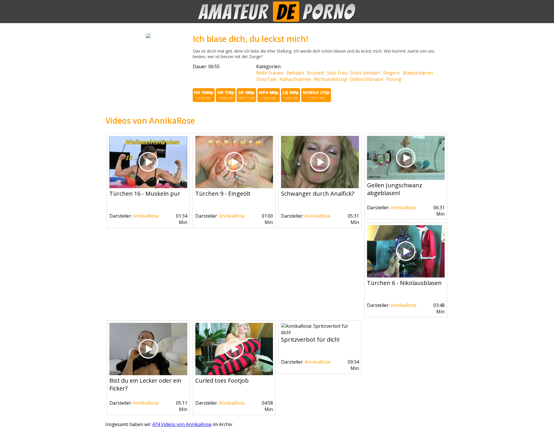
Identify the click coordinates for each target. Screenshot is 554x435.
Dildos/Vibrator (366, 79)
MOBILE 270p (316, 95)
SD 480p (246, 95)
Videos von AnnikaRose (150, 120)
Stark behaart (365, 73)
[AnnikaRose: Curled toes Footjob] (234, 373)
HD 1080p (203, 95)
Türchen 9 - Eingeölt (222, 193)
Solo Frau (337, 73)
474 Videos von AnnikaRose (182, 424)
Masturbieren (418, 73)
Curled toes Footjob (222, 380)
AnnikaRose (146, 216)
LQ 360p (290, 95)
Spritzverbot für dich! (310, 339)
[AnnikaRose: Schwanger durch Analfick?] (320, 186)
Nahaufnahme (295, 79)
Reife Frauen (270, 73)
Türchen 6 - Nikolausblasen (404, 283)
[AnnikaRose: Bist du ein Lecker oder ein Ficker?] (148, 373)
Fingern (391, 73)
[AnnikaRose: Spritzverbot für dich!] (320, 332)
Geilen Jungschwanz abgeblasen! (394, 189)
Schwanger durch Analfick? (317, 193)
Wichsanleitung (330, 79)
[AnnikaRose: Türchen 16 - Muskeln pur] (148, 186)
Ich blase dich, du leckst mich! (250, 38)
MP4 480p (268, 95)
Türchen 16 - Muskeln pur (144, 193)
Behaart (295, 73)
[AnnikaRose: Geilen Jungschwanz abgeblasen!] (406, 178)
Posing (393, 79)
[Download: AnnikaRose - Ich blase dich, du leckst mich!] (148, 36)
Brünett (315, 73)
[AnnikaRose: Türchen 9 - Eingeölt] (234, 186)
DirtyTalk (266, 79)
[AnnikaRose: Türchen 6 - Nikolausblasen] (406, 276)
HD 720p (225, 95)
